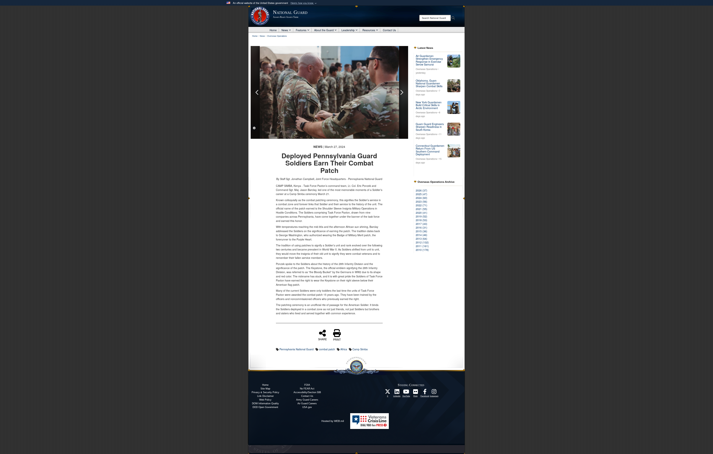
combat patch (327, 349)
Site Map (265, 388)
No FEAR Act (307, 388)
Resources (368, 30)
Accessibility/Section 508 (307, 392)
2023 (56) (421, 201)
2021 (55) (421, 209)
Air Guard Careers (307, 403)
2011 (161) (422, 246)
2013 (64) (421, 238)
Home (273, 30)
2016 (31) (421, 227)
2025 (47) (421, 194)
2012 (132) (422, 242)
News (284, 30)
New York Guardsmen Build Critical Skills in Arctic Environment (429, 105)
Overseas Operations (426, 69)
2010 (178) (422, 250)
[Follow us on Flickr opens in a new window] (415, 392)
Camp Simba (360, 349)
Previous (257, 92)
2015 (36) (421, 231)
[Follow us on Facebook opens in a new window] (424, 392)
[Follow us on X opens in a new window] (387, 392)
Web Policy (265, 399)
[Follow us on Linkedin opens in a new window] (397, 392)
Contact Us (389, 30)
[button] (304, 3)
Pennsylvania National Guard (296, 349)
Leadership (348, 30)
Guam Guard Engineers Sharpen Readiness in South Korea (430, 127)
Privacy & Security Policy (265, 392)
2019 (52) (421, 216)
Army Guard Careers (307, 399)
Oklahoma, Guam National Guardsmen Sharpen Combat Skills (429, 83)
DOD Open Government (265, 407)
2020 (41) (421, 212)
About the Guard (324, 30)
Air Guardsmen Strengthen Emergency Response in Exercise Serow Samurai (429, 60)
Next (401, 92)
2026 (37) (421, 190)
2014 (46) (421, 235)
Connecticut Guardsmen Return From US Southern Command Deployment (430, 150)
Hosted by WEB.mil (332, 420)
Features (301, 30)
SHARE (322, 339)
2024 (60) (421, 198)
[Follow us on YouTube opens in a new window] (406, 392)
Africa (343, 349)
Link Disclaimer (265, 396)
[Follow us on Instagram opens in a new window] (434, 392)
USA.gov (307, 407)
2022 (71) (421, 205)
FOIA (307, 384)
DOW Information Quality (265, 403)
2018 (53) (421, 220)
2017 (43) (421, 224)
